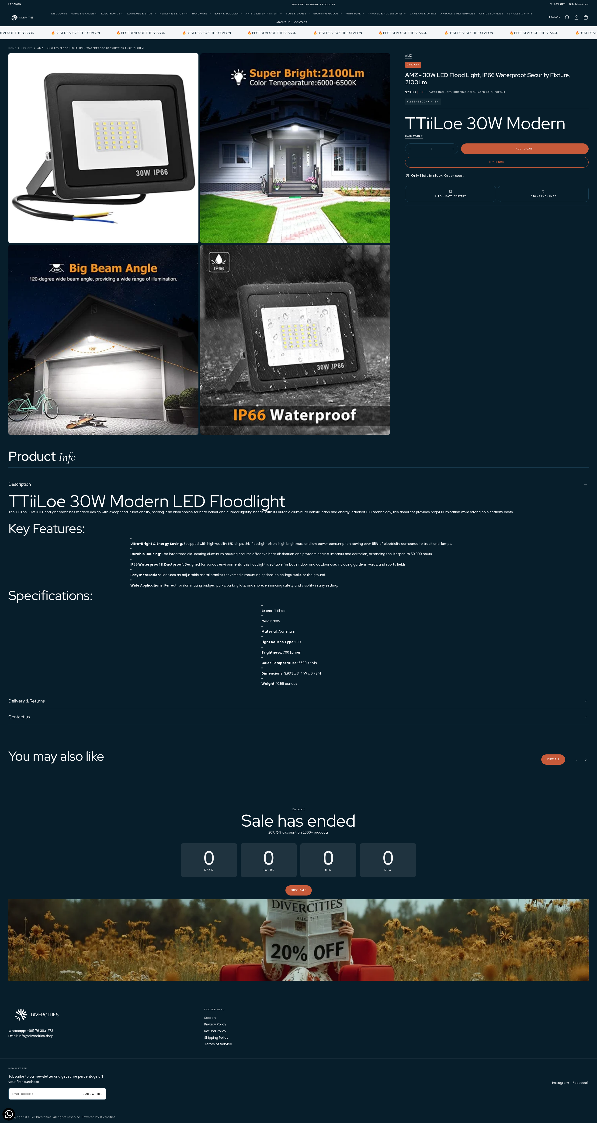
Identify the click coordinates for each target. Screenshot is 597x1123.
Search (210, 1017)
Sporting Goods (326, 13)
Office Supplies (491, 13)
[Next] (586, 759)
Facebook (581, 1082)
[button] (14, 4)
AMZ (408, 56)
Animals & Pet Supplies (458, 13)
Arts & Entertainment (262, 13)
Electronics (110, 13)
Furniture (353, 13)
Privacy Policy (215, 1024)
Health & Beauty (172, 13)
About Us (283, 22)
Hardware (200, 13)
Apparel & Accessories (385, 13)
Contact (301, 22)
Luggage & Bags (140, 13)
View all (553, 759)
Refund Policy (215, 1031)
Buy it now (497, 162)
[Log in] (576, 17)
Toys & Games (296, 13)
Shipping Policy (216, 1037)
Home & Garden (82, 13)
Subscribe (92, 1094)
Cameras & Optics (423, 13)
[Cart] (586, 17)
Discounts (59, 13)
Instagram (560, 1082)
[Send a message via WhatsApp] (8, 1114)
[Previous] (576, 759)
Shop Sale (298, 890)
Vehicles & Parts (520, 13)
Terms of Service (218, 1044)
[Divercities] (36, 1014)
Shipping (459, 92)
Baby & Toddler (227, 13)
